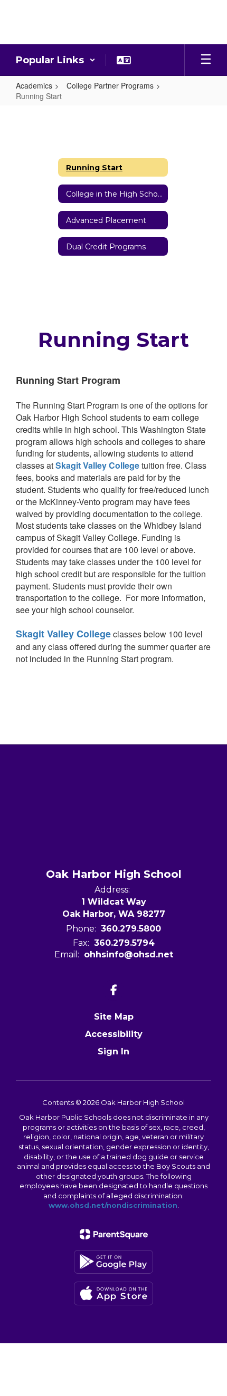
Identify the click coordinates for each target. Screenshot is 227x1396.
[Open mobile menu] (206, 60)
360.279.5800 (131, 929)
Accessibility (114, 1034)
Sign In (113, 1051)
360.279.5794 (124, 943)
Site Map (114, 1017)
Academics (34, 85)
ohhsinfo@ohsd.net (128, 954)
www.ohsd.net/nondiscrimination (113, 1205)
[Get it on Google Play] (113, 1262)
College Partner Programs (110, 85)
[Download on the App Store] (113, 1293)
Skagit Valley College (97, 465)
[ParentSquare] (113, 1234)
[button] (55, 60)
